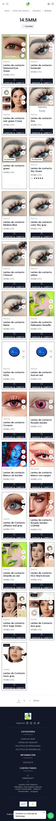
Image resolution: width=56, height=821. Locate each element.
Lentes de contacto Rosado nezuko (41, 421)
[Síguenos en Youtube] (34, 723)
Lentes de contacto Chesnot (13, 273)
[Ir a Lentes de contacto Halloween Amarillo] (41, 304)
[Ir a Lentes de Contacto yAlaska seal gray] (14, 504)
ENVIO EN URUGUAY (28, 742)
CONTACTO (28, 762)
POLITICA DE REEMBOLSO (28, 749)
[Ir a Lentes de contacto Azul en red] (41, 354)
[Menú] (3, 4)
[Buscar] (7, 4)
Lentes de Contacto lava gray (41, 624)
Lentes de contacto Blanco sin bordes (13, 474)
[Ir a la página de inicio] (28, 4)
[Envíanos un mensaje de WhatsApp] (50, 815)
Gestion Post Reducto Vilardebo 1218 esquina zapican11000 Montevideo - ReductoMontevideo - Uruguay (28, 788)
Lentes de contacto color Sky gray (41, 223)
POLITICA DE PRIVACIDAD (28, 746)
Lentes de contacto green (13, 167)
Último (36, 700)
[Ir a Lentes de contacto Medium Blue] (14, 203)
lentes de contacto (21, 11)
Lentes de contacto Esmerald (41, 66)
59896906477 (28, 778)
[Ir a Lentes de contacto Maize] (14, 304)
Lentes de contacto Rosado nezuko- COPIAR (41, 523)
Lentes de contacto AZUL (13, 373)
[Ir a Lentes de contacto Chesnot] (14, 254)
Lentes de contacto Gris (41, 119)
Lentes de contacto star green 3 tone (13, 119)
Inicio (7, 11)
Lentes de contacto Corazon (13, 424)
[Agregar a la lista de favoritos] (23, 44)
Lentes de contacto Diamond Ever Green (13, 68)
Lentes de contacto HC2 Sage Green (13, 624)
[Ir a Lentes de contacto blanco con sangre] (41, 454)
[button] (28, 26)
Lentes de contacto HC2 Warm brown (41, 574)
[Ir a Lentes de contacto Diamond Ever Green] (14, 47)
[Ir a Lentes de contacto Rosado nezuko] (41, 404)
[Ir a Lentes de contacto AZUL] (14, 354)
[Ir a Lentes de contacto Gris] (41, 100)
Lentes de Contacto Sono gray (14, 674)
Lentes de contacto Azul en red (41, 373)
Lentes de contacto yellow (41, 273)
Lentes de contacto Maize (13, 323)
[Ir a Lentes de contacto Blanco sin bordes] (14, 454)
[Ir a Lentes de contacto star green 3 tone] (14, 100)
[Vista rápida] (23, 50)
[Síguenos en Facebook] (31, 723)
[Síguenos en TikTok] (38, 723)
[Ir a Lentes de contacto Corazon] (14, 404)
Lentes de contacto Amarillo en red (13, 574)
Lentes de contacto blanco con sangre (41, 474)
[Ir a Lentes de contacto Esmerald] (41, 47)
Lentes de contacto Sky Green (41, 169)
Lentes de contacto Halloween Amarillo (41, 323)
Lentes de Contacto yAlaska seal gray (14, 524)
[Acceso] (48, 4)
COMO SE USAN (28, 739)
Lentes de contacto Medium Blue (13, 223)
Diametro (37, 11)
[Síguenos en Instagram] (27, 723)
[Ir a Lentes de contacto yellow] (41, 254)
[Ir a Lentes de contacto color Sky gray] (41, 203)
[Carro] (52, 4)
